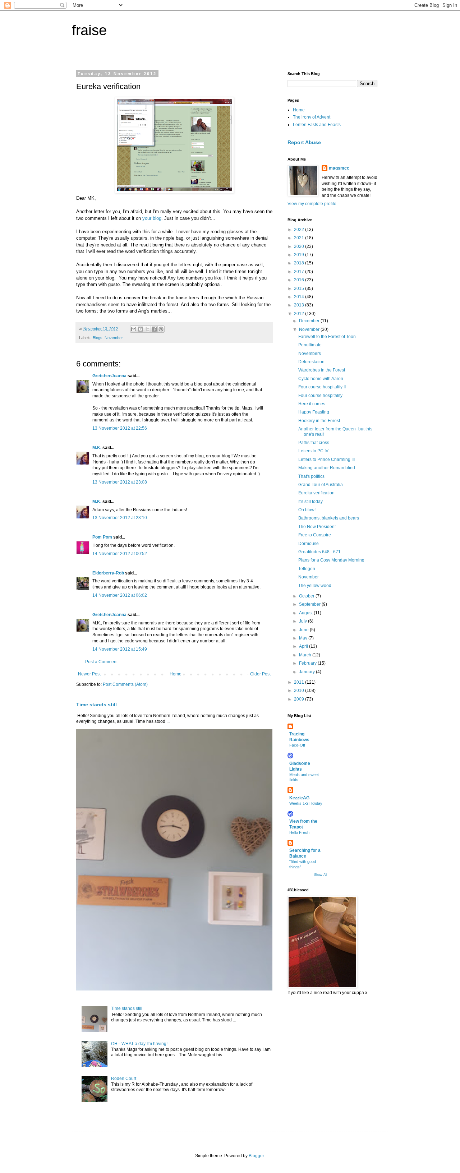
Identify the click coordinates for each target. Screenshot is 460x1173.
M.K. (96, 447)
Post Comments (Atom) (125, 684)
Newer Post (89, 673)
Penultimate (310, 344)
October (307, 596)
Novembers (309, 353)
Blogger (256, 1155)
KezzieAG (299, 797)
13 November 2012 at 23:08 (119, 482)
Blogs (97, 338)
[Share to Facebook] (154, 329)
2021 (299, 237)
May (303, 638)
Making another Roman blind (326, 467)
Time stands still (96, 704)
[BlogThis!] (140, 329)
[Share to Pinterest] (161, 329)
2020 (299, 246)
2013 (299, 305)
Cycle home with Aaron (320, 378)
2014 (299, 296)
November (114, 338)
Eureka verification (316, 492)
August (306, 612)
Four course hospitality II (322, 386)
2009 (299, 699)
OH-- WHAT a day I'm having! (139, 1043)
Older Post (260, 673)
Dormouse (308, 543)
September (310, 604)
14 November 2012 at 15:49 (119, 649)
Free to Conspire (314, 534)
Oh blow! (307, 509)
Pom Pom (102, 537)
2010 (299, 690)
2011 (299, 682)
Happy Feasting (313, 412)
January (307, 671)
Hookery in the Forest (319, 420)
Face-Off (297, 745)
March (305, 654)
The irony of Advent (311, 117)
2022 (299, 229)
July (303, 621)
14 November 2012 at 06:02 (119, 595)
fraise (89, 30)
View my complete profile (312, 203)
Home (175, 673)
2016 (299, 279)
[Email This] (133, 329)
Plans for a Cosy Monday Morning (331, 560)
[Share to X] (147, 329)
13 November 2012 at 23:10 (119, 517)
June (304, 629)
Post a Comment (101, 661)
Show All (320, 875)
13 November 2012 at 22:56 (119, 428)
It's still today (310, 501)
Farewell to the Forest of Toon (327, 336)
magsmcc (339, 168)
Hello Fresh (299, 832)
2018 (299, 262)
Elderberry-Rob (108, 573)
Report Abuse (304, 142)
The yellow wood (314, 585)
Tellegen (306, 568)
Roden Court (123, 1078)
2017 (299, 271)
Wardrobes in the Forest (321, 370)
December (310, 320)
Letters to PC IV (313, 450)
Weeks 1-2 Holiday (305, 803)
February (308, 663)
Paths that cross (313, 442)
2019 (299, 254)
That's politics (311, 476)
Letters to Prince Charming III (326, 459)
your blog (151, 218)
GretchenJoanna (109, 375)
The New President (317, 526)
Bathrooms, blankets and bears (328, 518)
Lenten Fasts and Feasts (317, 124)
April (304, 646)
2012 (299, 313)
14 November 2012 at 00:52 (119, 553)
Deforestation (311, 361)
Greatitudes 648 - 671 (319, 551)
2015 (299, 288)
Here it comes (311, 403)
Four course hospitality (320, 395)
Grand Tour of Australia (320, 484)
